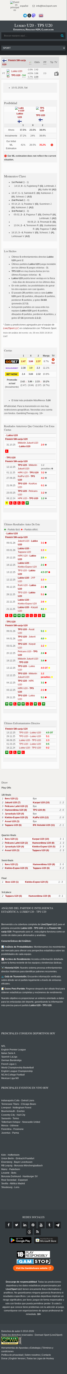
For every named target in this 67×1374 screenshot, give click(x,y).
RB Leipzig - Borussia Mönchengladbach (22, 1165)
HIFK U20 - (28, 472)
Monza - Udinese (10, 1125)
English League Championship (17, 1071)
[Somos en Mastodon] (33, 15)
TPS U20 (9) (39, 810)
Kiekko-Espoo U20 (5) (16, 817)
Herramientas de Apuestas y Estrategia (20, 1348)
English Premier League (13, 1049)
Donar (4, 1358)
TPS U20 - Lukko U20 (30, 732)
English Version (17, 1358)
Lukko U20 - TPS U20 (30, 740)
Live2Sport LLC (11, 328)
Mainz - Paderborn (10, 1169)
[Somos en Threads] (29, 15)
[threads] (29, 1231)
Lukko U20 (12, 435)
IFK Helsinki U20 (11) (44, 825)
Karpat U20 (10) (41, 802)
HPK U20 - (28, 498)
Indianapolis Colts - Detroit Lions (17, 1100)
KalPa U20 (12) (41, 817)
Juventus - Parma (10, 1133)
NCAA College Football (13, 1074)
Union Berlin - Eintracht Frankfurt (17, 1158)
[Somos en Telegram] (25, 15)
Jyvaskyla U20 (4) (14, 813)
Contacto (46, 1355)
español (23, 6)
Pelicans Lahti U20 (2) (16, 806)
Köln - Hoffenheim (10, 1155)
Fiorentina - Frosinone (12, 1129)
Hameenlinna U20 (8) (16, 810)
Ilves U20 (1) (11, 798)
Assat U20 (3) (12, 821)
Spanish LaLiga (9, 1056)
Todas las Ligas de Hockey (40, 1358)
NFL (3, 1046)
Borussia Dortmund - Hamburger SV (19, 1176)
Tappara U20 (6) (13, 825)
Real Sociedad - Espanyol (14, 1180)
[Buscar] (62, 36)
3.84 (31, 361)
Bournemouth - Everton (13, 1111)
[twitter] (16, 1225)
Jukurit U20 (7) (12, 802)
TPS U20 (40, 115)
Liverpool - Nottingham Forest (16, 1107)
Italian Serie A (8, 1053)
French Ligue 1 (9, 1064)
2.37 (38, 361)
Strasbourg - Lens (10, 1187)
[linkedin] (25, 1225)
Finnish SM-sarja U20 (16, 439)
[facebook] (8, 1225)
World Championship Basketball (17, 1067)
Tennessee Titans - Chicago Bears (18, 1104)
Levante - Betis (8, 1173)
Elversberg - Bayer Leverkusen (16, 1162)
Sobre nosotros (32, 1355)
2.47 (23, 361)
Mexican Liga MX (10, 1078)
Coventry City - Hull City (13, 1115)
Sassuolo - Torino (10, 1118)
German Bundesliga (11, 1060)
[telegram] (57, 1225)
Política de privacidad (12, 1355)
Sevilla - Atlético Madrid (13, 1183)
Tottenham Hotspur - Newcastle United (20, 1122)
